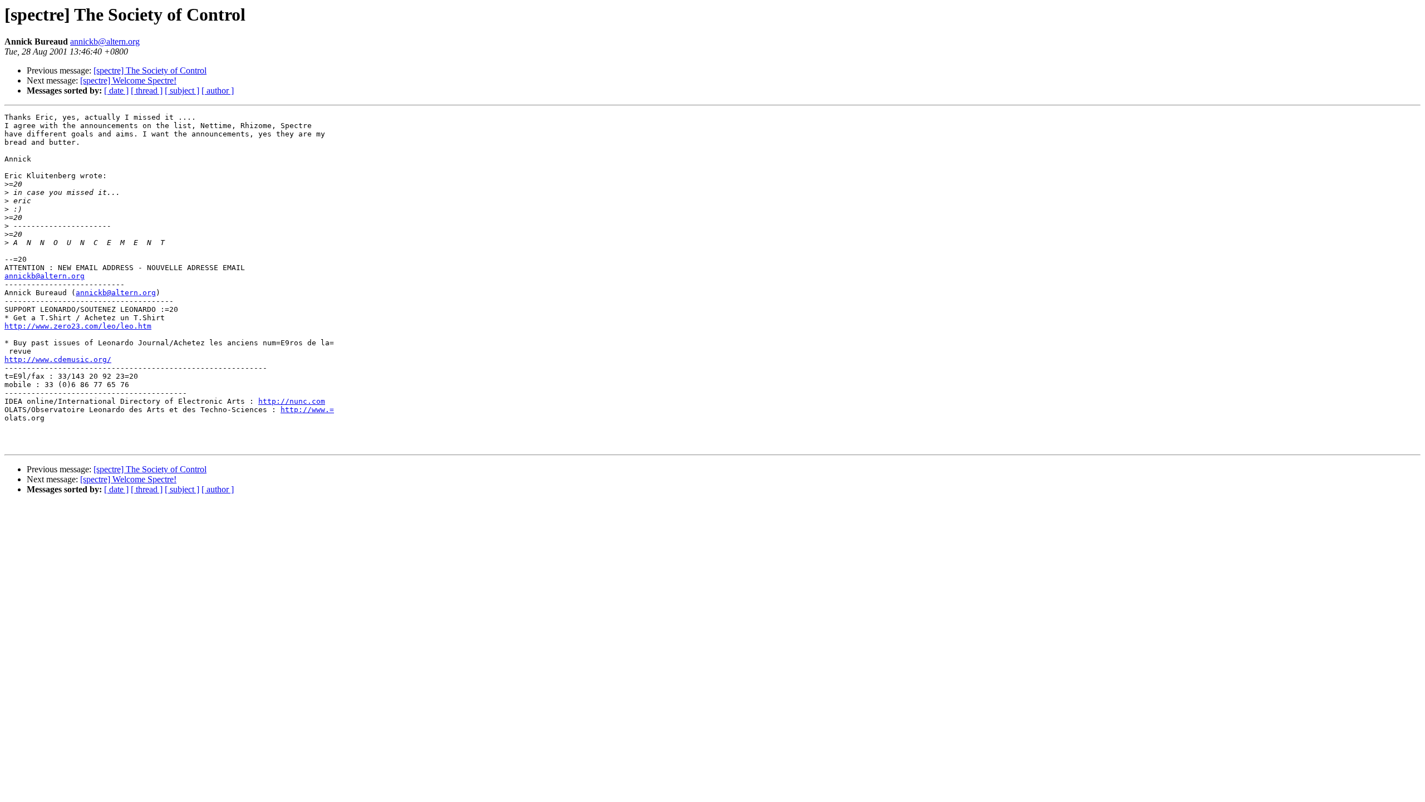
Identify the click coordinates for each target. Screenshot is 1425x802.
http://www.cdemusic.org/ (57, 359)
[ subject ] (182, 90)
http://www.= (307, 409)
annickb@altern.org (105, 41)
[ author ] (218, 90)
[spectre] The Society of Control (150, 70)
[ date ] (116, 90)
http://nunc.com (291, 401)
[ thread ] (147, 90)
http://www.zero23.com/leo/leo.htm (77, 326)
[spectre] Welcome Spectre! (128, 80)
